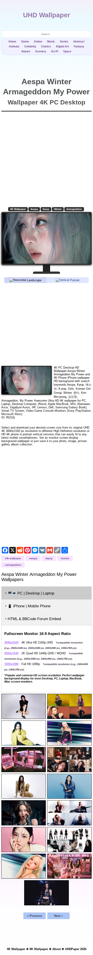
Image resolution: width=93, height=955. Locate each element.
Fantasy (79, 46)
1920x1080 (11, 664)
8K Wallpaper (39, 949)
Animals (14, 46)
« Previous (34, 915)
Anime (38, 41)
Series (64, 41)
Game (25, 41)
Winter (58, 209)
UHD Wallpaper (46, 15)
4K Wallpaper (18, 209)
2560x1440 (11, 653)
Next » (58, 915)
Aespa (34, 209)
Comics (46, 46)
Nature (25, 51)
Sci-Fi (54, 51)
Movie (51, 41)
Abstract (78, 41)
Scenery (40, 51)
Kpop (46, 209)
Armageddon (74, 209)
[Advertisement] (46, 324)
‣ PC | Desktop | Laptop (29, 593)
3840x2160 (11, 642)
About (56, 949)
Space (67, 51)
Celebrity (30, 46)
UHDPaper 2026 (75, 949)
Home (12, 41)
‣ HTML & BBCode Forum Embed (33, 619)
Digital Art (62, 46)
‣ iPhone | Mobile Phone (28, 606)
